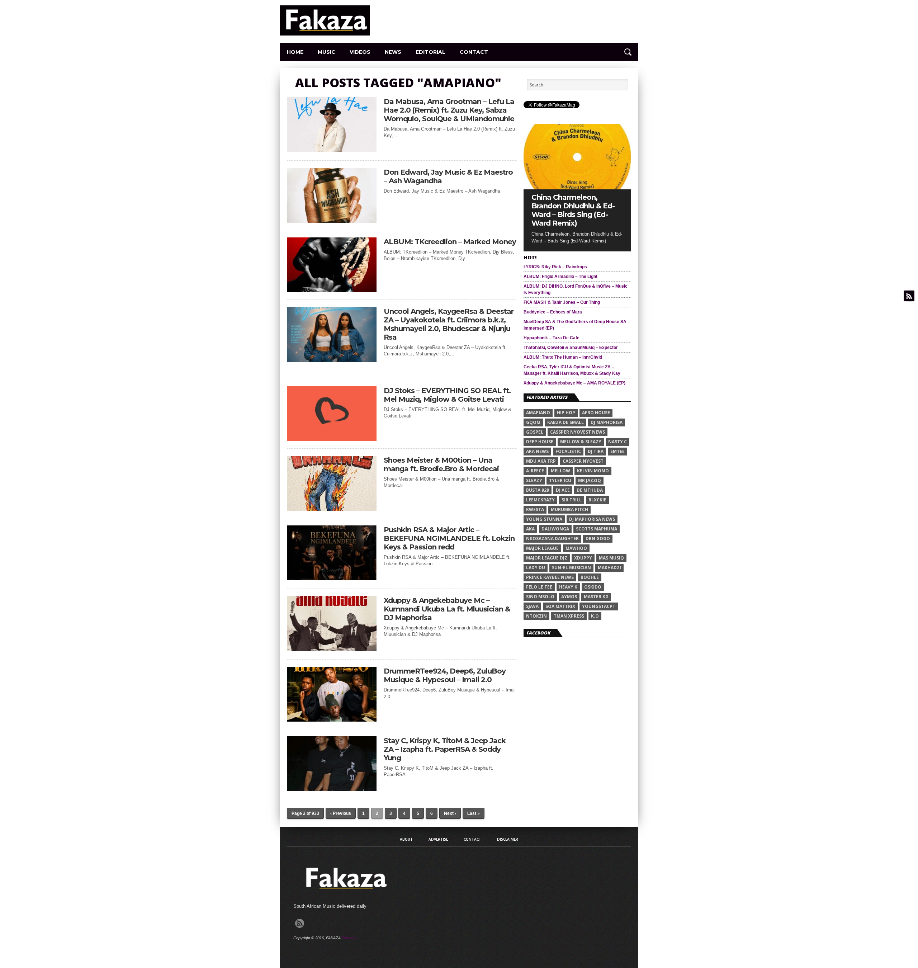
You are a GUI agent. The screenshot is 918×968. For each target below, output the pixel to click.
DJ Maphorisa (607, 422)
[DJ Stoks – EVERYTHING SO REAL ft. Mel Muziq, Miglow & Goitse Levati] (332, 439)
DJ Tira (596, 451)
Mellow (560, 471)
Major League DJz (546, 558)
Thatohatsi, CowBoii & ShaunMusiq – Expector (571, 347)
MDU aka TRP (541, 461)
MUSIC (326, 52)
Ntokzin (536, 616)
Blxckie (597, 500)
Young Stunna (544, 519)
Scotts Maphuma (596, 529)
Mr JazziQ (589, 480)
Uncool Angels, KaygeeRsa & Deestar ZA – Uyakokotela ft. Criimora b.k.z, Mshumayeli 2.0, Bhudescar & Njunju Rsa (449, 324)
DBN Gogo (598, 538)
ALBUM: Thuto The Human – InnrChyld (563, 357)
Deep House (539, 442)
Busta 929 (537, 490)
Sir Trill (572, 500)
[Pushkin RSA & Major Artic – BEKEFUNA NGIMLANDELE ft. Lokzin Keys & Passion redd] (332, 578)
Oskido (592, 587)
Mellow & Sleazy (580, 442)
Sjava (532, 606)
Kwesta (535, 509)
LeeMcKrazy (540, 500)
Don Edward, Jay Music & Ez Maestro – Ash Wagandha (448, 176)
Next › (450, 813)
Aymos (569, 597)
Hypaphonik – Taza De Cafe (551, 337)
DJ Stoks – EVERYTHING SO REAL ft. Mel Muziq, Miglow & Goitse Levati (447, 394)
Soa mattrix (560, 606)
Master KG (596, 597)
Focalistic (568, 451)
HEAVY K (568, 587)
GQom (533, 422)
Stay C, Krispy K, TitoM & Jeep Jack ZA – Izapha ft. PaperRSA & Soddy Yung (445, 749)
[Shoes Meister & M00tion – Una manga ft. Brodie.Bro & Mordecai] (332, 509)
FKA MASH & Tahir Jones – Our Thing (562, 302)
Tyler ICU (560, 480)
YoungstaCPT (598, 606)
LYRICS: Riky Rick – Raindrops (555, 266)
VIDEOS (360, 52)
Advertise (438, 839)
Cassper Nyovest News (577, 432)
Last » (473, 813)
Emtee (617, 451)
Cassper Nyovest (583, 461)
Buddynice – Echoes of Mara (553, 312)
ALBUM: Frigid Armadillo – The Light (560, 276)
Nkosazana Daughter (552, 538)
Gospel (534, 432)
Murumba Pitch (569, 509)
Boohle (590, 577)
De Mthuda (590, 490)
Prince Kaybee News (550, 577)
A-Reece (535, 471)
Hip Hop (566, 413)
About (406, 839)
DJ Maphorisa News (592, 519)
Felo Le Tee (539, 587)
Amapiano (538, 413)
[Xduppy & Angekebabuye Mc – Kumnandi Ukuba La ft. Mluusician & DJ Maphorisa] (332, 649)
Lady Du (535, 568)
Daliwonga (555, 529)
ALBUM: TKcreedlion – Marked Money (450, 241)
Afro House (596, 413)
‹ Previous (340, 813)
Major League (542, 548)
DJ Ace (563, 490)
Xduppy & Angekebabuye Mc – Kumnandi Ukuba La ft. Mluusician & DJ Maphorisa (447, 609)
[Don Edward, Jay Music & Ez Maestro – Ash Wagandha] (332, 221)
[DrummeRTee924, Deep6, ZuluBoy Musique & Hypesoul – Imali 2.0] (332, 720)
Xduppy (583, 558)
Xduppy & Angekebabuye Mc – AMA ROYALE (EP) (574, 383)
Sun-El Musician (571, 568)
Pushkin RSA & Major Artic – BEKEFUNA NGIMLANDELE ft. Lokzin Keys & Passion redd (449, 538)
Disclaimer (507, 839)
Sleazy (534, 480)
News (393, 52)
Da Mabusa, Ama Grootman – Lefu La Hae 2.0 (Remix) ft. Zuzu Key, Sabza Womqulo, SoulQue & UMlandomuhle (449, 110)
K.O (595, 616)
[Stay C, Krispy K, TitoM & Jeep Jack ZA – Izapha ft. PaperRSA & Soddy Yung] (332, 789)
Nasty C (617, 442)
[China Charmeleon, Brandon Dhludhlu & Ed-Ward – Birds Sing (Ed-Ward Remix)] (577, 187)
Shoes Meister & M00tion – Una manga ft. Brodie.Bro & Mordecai (441, 464)
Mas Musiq (611, 558)
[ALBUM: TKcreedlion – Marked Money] (332, 290)
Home (295, 52)
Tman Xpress (569, 616)
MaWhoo (576, 548)
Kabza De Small (565, 422)
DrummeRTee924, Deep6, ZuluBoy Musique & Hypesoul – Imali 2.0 (445, 675)
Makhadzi (609, 568)
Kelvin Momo (593, 471)
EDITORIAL (430, 52)
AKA (530, 529)
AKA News (537, 451)
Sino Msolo (540, 597)
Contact (474, 52)
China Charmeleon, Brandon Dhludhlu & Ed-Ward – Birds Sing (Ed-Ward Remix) (573, 210)
